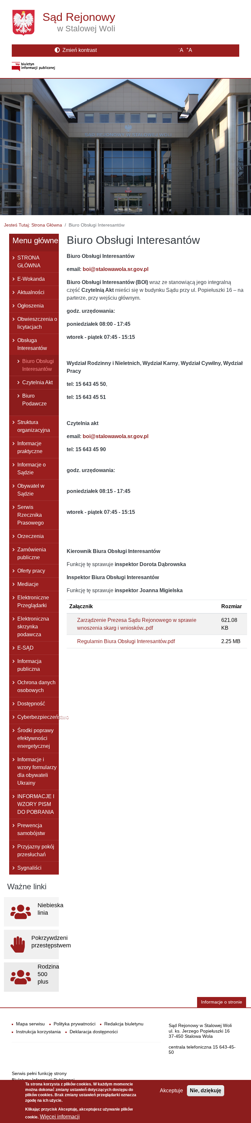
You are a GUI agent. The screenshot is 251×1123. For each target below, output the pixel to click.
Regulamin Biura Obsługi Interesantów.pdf (126, 641)
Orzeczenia (30, 536)
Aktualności (30, 292)
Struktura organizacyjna (33, 426)
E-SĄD (25, 648)
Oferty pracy (31, 571)
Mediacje (28, 584)
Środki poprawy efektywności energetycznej (35, 738)
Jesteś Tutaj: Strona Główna (33, 225)
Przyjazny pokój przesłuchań (35, 850)
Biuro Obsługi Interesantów (38, 365)
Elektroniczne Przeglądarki (33, 601)
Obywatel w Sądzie (30, 490)
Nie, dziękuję (205, 1090)
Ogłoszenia (30, 305)
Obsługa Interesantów (32, 344)
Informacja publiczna (29, 665)
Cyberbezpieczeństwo (38, 717)
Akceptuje (171, 1090)
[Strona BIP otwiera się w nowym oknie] (33, 66)
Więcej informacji (60, 1116)
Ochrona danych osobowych (36, 686)
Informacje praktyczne (29, 447)
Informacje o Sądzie (31, 468)
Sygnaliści (29, 868)
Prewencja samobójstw (31, 829)
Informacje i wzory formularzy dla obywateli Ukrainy (37, 771)
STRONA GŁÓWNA (29, 261)
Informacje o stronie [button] (221, 1002)
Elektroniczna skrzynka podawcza (33, 626)
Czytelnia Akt (37, 382)
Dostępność (31, 703)
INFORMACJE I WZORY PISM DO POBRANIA (35, 804)
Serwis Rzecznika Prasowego (30, 515)
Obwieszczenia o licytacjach (37, 323)
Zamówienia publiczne (31, 553)
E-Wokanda (31, 279)
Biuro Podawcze (34, 399)
